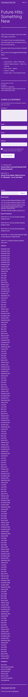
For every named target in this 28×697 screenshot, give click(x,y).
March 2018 (4, 282)
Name (3, 124)
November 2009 (5, 502)
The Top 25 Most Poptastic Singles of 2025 (13, 200)
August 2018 (4, 271)
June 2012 (4, 433)
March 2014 (4, 386)
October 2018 (5, 266)
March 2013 (4, 413)
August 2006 (4, 589)
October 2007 (5, 558)
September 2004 (5, 640)
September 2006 (5, 587)
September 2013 (5, 400)
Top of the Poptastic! (7, 678)
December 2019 (5, 262)
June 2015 (4, 353)
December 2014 (5, 366)
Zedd (13, 90)
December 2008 (5, 527)
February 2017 (5, 309)
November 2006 (5, 582)
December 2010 (5, 473)
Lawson (14, 88)
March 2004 (4, 653)
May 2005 (4, 622)
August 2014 (4, 375)
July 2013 (3, 404)
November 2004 (5, 636)
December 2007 (5, 553)
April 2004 (4, 651)
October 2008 (5, 531)
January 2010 (4, 498)
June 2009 (4, 513)
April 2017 (3, 306)
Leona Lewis (19, 88)
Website (3, 141)
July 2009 (3, 511)
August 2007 (4, 562)
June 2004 (4, 647)
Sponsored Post (5, 671)
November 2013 (5, 395)
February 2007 (5, 575)
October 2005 (5, 611)
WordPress (15, 691)
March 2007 (4, 573)
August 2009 (4, 509)
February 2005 (5, 629)
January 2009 (5, 524)
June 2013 (4, 406)
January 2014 (4, 391)
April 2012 (3, 438)
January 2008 (5, 551)
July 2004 (3, 644)
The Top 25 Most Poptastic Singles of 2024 (13, 202)
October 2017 (4, 293)
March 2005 (4, 627)
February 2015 (5, 362)
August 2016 (4, 322)
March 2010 (4, 493)
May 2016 (3, 329)
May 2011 (3, 462)
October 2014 (5, 371)
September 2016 (5, 320)
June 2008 (4, 540)
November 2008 (5, 529)
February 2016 (5, 335)
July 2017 (3, 300)
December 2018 (5, 264)
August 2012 (4, 429)
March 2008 (4, 547)
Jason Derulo (8, 88)
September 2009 (5, 507)
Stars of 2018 (4, 675)
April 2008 (4, 544)
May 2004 (4, 649)
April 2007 (4, 571)
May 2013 (3, 409)
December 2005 (5, 607)
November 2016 (5, 315)
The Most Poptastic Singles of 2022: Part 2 (13, 210)
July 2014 (3, 378)
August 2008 (4, 535)
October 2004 (5, 638)
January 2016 (4, 337)
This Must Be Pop (8, 2)
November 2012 (5, 422)
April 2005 (4, 624)
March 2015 (4, 360)
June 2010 (4, 487)
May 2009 (4, 515)
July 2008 (3, 538)
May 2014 (3, 382)
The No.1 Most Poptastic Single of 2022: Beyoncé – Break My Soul (12, 207)
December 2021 (5, 257)
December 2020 (5, 260)
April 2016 (3, 331)
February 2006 (5, 602)
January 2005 (5, 631)
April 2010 (3, 491)
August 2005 (4, 616)
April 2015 (3, 358)
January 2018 (4, 286)
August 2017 (4, 297)
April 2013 (3, 411)
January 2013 (4, 418)
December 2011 (5, 447)
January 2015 (4, 364)
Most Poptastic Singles (7, 667)
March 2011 (4, 467)
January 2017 (4, 311)
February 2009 (5, 522)
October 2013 (5, 398)
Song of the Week (6, 669)
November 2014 (5, 369)
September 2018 (5, 269)
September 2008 (5, 533)
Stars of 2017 (4, 673)
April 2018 (3, 280)
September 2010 (5, 480)
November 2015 (5, 342)
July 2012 (3, 431)
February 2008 (5, 549)
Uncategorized (5, 680)
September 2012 (5, 426)
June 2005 (4, 620)
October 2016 (5, 318)
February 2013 (5, 415)
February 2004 (5, 656)
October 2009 (5, 504)
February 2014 (5, 389)
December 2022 (5, 255)
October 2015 (5, 344)
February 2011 (5, 469)
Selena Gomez (8, 90)
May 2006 (4, 596)
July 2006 (3, 591)
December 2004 (5, 633)
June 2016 (4, 326)
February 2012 (5, 442)
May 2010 (3, 489)
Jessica (4, 85)
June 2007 (4, 567)
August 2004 (4, 642)
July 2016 (3, 324)
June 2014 (4, 380)
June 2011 (3, 460)
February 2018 (5, 284)
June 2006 (4, 593)
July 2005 (3, 618)
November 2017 (5, 291)
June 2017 (4, 302)
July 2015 (3, 351)
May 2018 (3, 277)
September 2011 (5, 453)
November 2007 (5, 556)
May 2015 (3, 355)
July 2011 (3, 458)
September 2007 (5, 560)
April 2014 (4, 384)
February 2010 (5, 495)
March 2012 (4, 440)
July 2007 (3, 564)
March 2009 (4, 520)
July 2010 (3, 484)
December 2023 (5, 253)
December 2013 (5, 393)
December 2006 (5, 580)
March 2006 (4, 600)
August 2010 (4, 482)
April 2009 (4, 518)
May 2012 (3, 435)
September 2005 (5, 613)
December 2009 (5, 500)
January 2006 (5, 604)
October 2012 (5, 424)
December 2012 (5, 420)
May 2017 (3, 304)
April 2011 (3, 464)
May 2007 (3, 569)
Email (3, 132)
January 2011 (4, 471)
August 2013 (4, 402)
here (5, 36)
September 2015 (5, 346)
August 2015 (4, 349)
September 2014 (5, 373)
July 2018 (3, 273)
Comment (4, 108)
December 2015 (5, 340)
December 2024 (5, 251)
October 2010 (5, 478)
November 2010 (5, 475)
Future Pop (11, 86)
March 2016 (4, 333)
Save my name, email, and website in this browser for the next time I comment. (13, 149)
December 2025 (5, 249)
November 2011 (5, 449)
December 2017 (5, 289)
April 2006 (4, 598)
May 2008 (4, 542)
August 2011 (4, 455)
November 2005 (5, 609)
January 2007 (5, 578)
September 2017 (5, 295)
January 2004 (5, 658)
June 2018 (4, 275)
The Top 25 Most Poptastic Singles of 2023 (13, 204)
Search (3, 190)
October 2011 (4, 451)
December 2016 (5, 313)
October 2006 (5, 584)
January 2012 (4, 444)
